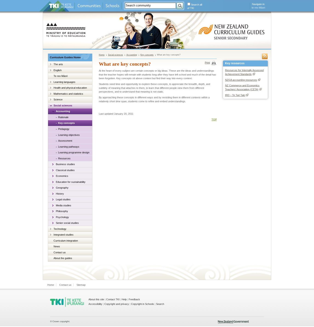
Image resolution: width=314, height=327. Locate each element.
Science (58, 99)
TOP (214, 119)
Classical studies (65, 170)
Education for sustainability (71, 182)
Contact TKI (113, 299)
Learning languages (64, 82)
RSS (265, 56)
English (58, 70)
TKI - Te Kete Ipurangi (67, 302)
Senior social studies (67, 223)
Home (102, 55)
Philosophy (62, 211)
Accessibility (95, 304)
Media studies (63, 205)
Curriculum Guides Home (65, 57)
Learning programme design (73, 152)
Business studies (65, 164)
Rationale (63, 117)
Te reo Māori (61, 76)
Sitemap (81, 284)
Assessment (65, 140)
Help (124, 299)
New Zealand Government (233, 322)
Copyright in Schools (142, 304)
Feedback (134, 299)
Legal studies (63, 199)
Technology (60, 229)
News (57, 246)
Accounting (63, 111)
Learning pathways (68, 146)
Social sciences (63, 105)
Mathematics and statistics (68, 93)
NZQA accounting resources (241, 80)
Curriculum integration (66, 240)
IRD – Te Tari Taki (235, 95)
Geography (62, 187)
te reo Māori (258, 7)
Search (160, 304)
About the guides (63, 258)
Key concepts (66, 123)
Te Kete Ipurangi (61, 6)
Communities (89, 6)
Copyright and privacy (116, 304)
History (60, 193)
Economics (62, 176)
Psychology (62, 217)
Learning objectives (69, 135)
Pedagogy (63, 129)
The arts (58, 64)
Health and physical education (70, 87)
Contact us (60, 252)
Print (207, 62)
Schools (112, 6)
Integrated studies (64, 234)
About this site (96, 299)
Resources (64, 158)
